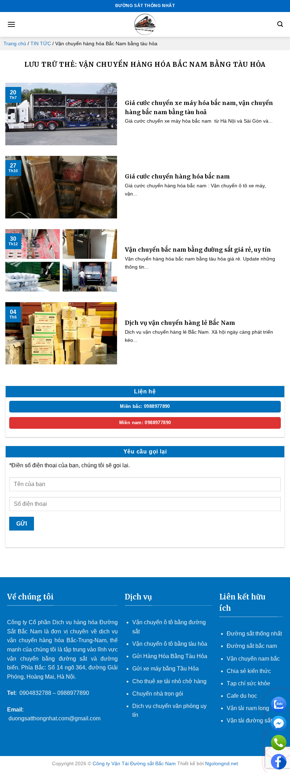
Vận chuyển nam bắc (253, 659)
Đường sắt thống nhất (254, 634)
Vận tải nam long (248, 708)
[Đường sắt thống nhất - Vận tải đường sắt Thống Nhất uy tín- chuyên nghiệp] (145, 24)
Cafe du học (242, 696)
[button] (11, 24)
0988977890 (73, 693)
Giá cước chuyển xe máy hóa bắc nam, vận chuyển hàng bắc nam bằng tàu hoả (199, 107)
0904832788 (35, 693)
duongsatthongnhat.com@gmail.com (54, 718)
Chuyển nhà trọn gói (157, 694)
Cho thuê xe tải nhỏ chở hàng (169, 681)
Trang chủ (15, 43)
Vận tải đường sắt (250, 721)
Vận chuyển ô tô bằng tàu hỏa (169, 644)
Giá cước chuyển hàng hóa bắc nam (177, 176)
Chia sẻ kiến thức (249, 671)
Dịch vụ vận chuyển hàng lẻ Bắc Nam (180, 322)
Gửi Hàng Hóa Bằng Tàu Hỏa (169, 656)
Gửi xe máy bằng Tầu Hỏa (165, 669)
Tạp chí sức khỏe (248, 683)
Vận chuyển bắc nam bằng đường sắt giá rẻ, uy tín (198, 249)
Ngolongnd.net (221, 763)
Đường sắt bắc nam (252, 646)
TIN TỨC (40, 43)
